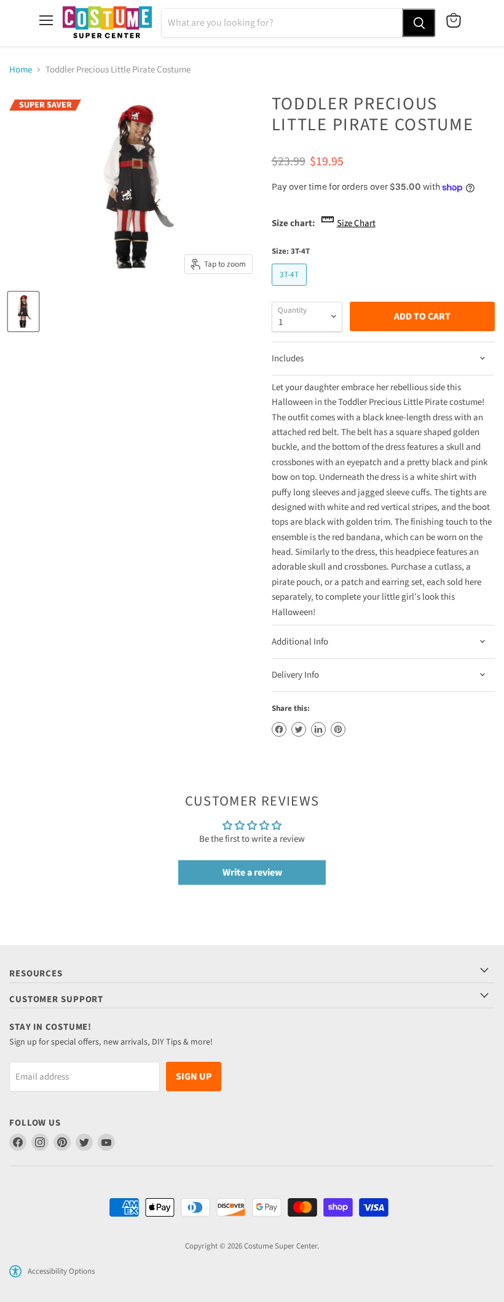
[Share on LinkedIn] (318, 729)
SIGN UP (193, 1076)
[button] (15, 1271)
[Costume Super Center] (107, 23)
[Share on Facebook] (279, 729)
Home (20, 69)
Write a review (252, 872)
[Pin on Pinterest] (338, 729)
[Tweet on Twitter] (298, 729)
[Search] (418, 23)
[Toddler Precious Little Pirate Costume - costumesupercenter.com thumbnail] (23, 311)
